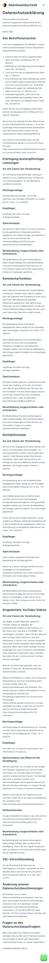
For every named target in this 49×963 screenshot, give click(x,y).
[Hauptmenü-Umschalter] (43, 5)
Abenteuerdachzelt (22, 5)
